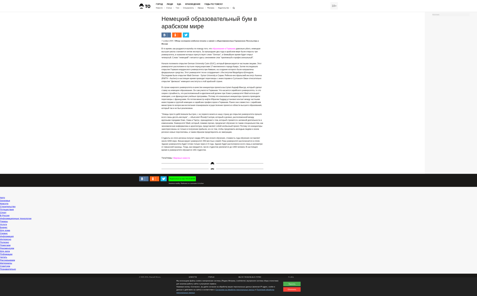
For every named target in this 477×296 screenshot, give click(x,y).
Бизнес (3, 227)
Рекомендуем (7, 248)
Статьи (169, 8)
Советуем (5, 266)
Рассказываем (7, 260)
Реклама (210, 8)
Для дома (5, 230)
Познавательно (8, 269)
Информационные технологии (15, 218)
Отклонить (292, 289)
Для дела (5, 251)
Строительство (8, 206)
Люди (170, 4)
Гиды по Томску (213, 4)
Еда (179, 4)
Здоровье (5, 200)
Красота (4, 203)
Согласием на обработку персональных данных (235, 290)
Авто (2, 197)
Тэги (177, 8)
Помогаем (5, 245)
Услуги (3, 224)
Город (159, 4)
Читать (3, 257)
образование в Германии (224, 49)
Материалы (6, 263)
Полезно (4, 242)
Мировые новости (181, 158)
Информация (7, 236)
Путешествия (7, 209)
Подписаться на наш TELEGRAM (182, 179)
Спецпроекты (188, 8)
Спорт (3, 212)
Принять (292, 284)
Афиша (201, 8)
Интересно (5, 239)
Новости (159, 8)
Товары (4, 221)
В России (4, 215)
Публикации (6, 254)
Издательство (223, 8)
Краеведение (192, 4)
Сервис (4, 233)
